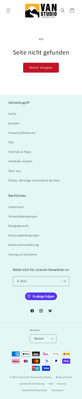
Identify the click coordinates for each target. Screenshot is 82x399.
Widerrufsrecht (64, 377)
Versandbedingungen (22, 216)
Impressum (16, 207)
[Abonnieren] (64, 281)
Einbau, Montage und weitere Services (34, 180)
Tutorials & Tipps (19, 152)
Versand (61, 383)
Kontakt (13, 123)
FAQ (11, 142)
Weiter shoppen (41, 67)
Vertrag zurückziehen (22, 254)
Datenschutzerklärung (23, 245)
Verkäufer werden (20, 161)
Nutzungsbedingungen (23, 235)
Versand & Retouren (22, 133)
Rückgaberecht (18, 226)
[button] (8, 10)
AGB (51, 383)
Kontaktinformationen (34, 390)
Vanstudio (24, 377)
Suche (12, 114)
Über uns (14, 171)
